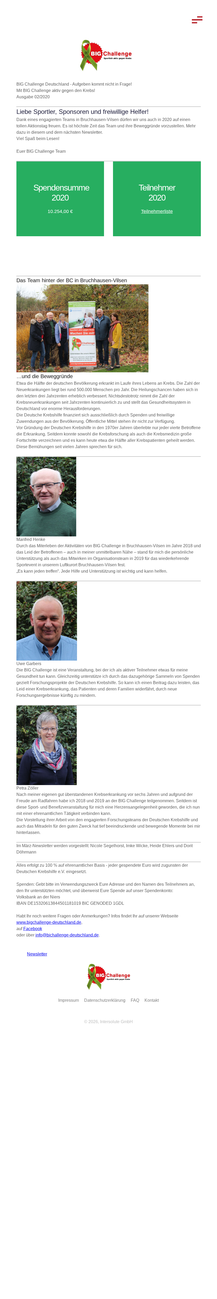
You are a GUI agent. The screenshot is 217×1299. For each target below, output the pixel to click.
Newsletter (34, 954)
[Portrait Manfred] (108, 496)
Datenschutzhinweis (19, 1256)
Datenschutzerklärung (104, 1000)
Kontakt (151, 1000)
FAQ (135, 1000)
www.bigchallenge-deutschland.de (48, 922)
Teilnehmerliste (157, 211)
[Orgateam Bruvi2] (108, 328)
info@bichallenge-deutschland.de (67, 935)
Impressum (68, 1000)
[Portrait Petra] (108, 745)
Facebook (32, 928)
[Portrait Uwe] (108, 621)
